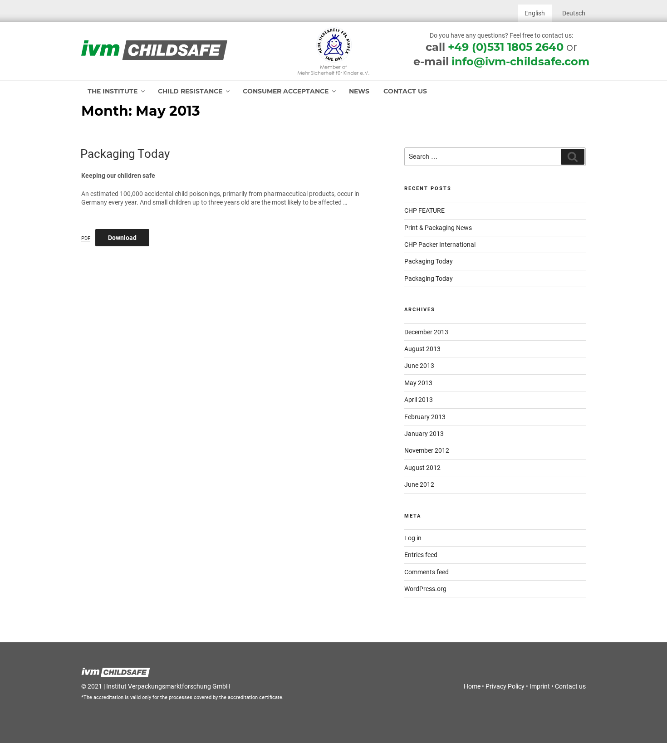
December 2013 (426, 332)
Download (122, 237)
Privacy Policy (505, 686)
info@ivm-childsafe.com (520, 61)
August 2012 (422, 467)
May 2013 (418, 382)
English (535, 13)
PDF (85, 238)
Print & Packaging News (438, 227)
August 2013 (422, 348)
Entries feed (420, 554)
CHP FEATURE (424, 210)
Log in (413, 538)
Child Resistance (190, 91)
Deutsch (573, 13)
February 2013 (425, 416)
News (359, 91)
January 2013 (424, 433)
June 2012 (419, 484)
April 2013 (418, 399)
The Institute (112, 91)
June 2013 (419, 365)
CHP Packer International (440, 244)
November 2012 (426, 450)
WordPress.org (425, 588)
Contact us (405, 91)
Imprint (540, 686)
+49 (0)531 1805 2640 (506, 47)
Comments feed (426, 572)
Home (472, 686)
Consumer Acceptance (286, 91)
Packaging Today (125, 154)
